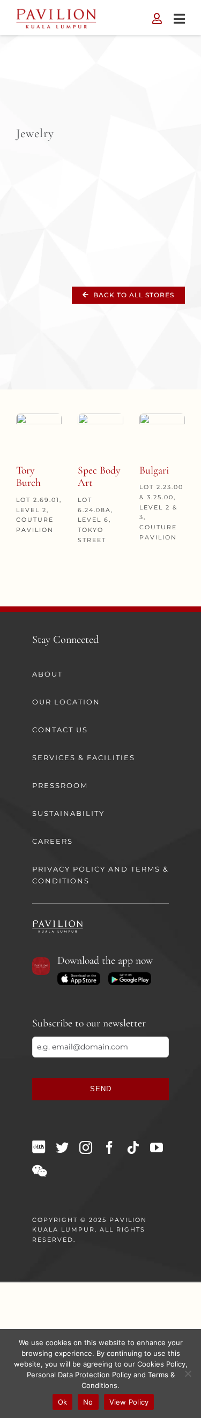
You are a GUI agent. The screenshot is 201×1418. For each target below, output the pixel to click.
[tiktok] (132, 1147)
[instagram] (85, 1147)
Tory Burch (28, 477)
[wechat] (39, 1171)
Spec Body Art (99, 477)
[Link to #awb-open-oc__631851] (179, 18)
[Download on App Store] (78, 976)
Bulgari (154, 470)
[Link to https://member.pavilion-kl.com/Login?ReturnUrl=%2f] (157, 18)
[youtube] (156, 1147)
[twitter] (62, 1147)
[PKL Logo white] (57, 923)
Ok (63, 1402)
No (88, 1402)
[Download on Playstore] (129, 976)
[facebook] (109, 1147)
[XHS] (38, 1147)
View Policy (129, 1402)
